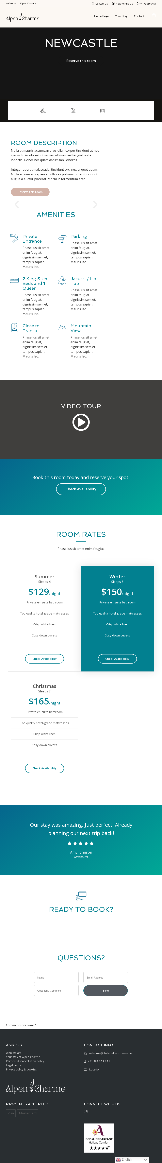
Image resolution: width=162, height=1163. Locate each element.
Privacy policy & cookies (21, 1069)
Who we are (13, 1053)
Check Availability (81, 489)
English (126, 1159)
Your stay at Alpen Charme (23, 1057)
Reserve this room (81, 60)
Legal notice (14, 1065)
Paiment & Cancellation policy (25, 1061)
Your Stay (121, 16)
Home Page (101, 16)
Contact (139, 16)
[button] (17, 205)
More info (140, 110)
